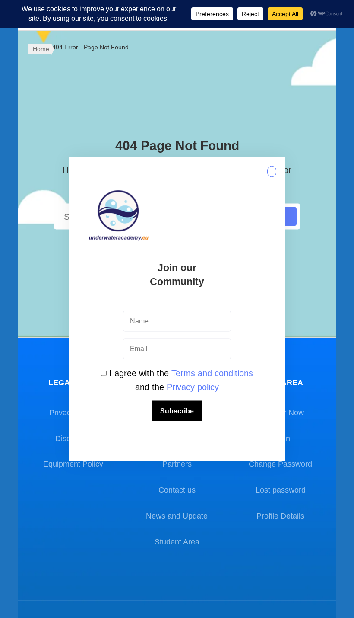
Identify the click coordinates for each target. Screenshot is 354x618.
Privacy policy (193, 386)
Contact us (177, 490)
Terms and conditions (212, 373)
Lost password (281, 490)
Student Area (177, 542)
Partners (177, 464)
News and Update (177, 516)
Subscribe (177, 410)
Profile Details (280, 516)
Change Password (280, 464)
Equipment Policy (73, 464)
